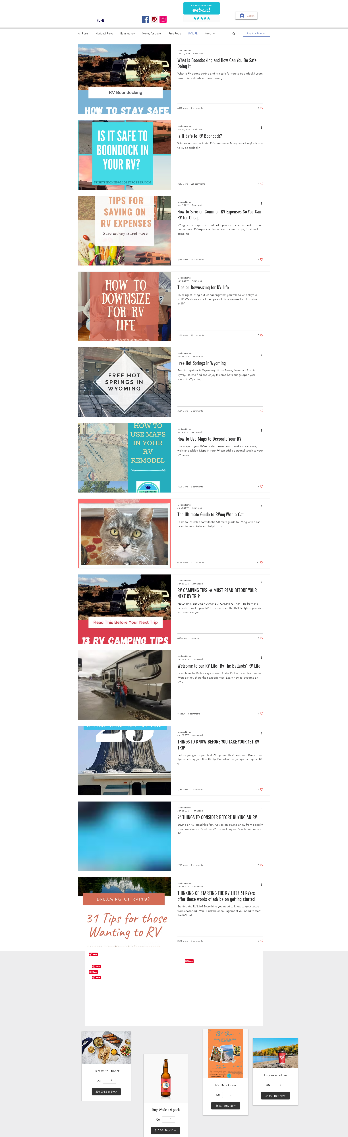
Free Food (175, 33)
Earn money (127, 33)
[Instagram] (163, 19)
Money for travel (151, 33)
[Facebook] (145, 19)
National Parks (104, 33)
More (208, 33)
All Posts (83, 33)
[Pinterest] (154, 19)
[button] (233, 34)
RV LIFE (193, 33)
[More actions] (263, 52)
